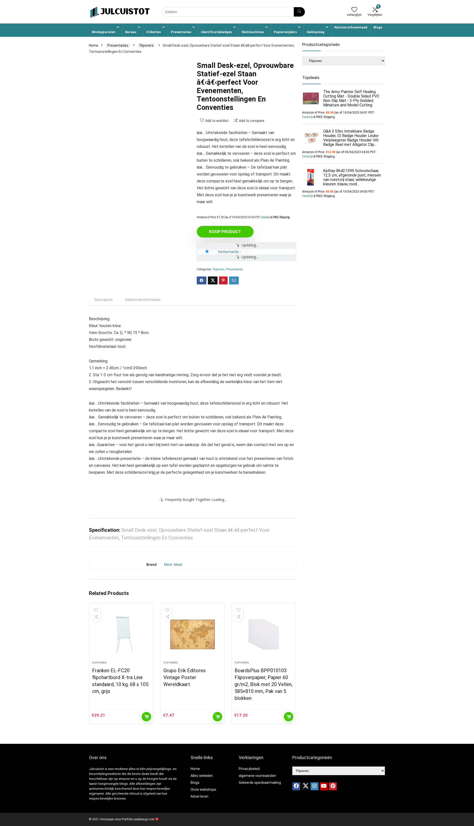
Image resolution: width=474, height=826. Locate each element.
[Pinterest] (333, 786)
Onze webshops (203, 789)
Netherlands (228, 251)
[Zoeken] (299, 12)
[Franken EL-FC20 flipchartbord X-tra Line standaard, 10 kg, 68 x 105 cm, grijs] (121, 634)
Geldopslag (315, 32)
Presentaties (181, 32)
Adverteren (199, 796)
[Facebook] (296, 786)
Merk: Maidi (173, 565)
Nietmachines (253, 32)
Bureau (130, 32)
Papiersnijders (285, 32)
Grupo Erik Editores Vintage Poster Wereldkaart (184, 677)
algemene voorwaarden (257, 776)
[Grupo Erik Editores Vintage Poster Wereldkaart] (192, 634)
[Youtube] (324, 786)
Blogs (378, 27)
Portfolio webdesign (135, 819)
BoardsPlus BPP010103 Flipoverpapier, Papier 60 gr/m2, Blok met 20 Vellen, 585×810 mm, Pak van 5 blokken (264, 684)
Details (265, 217)
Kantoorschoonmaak (350, 27)
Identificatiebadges (216, 32)
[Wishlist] (354, 10)
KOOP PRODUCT (225, 231)
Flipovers (146, 45)
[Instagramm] (314, 786)
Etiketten (153, 32)
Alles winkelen (202, 776)
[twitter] (305, 786)
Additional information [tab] (142, 300)
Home (93, 45)
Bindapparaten (103, 32)
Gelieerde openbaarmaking (260, 783)
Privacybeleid (249, 769)
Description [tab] (104, 300)
